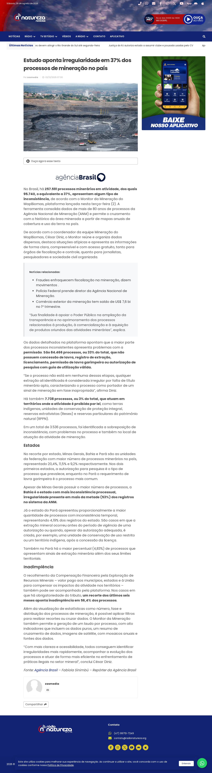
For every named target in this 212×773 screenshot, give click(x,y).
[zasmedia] (34, 687)
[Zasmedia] (197, 766)
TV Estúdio (47, 36)
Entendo (186, 763)
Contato (99, 36)
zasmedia (52, 684)
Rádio (28, 36)
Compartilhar (34, 704)
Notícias (14, 36)
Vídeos (66, 36)
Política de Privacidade (61, 765)
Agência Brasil (45, 670)
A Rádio (80, 36)
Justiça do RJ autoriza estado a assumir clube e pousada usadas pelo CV (116, 45)
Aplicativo (117, 36)
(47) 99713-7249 (124, 733)
